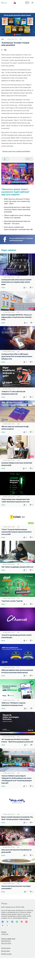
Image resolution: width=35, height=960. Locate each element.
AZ (27, 2)
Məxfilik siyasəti (6, 954)
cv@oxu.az (4, 934)
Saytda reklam (6, 948)
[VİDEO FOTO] (17, 835)
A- (2, 50)
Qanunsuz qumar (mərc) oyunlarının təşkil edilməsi (16, 151)
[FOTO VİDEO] (17, 585)
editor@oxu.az (6, 941)
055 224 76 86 (6, 943)
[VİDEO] (17, 517)
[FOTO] (17, 300)
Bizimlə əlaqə (5, 951)
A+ (5, 50)
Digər (3, 287)
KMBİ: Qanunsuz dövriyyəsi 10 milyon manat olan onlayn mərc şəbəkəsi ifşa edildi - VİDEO (17, 201)
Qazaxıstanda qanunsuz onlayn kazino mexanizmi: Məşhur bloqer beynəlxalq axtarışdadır (17, 209)
